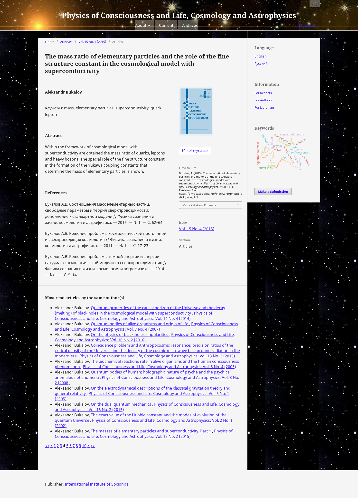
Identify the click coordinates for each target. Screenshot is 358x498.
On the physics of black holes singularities (130, 334)
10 (84, 445)
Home (49, 41)
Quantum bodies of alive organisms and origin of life (140, 323)
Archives (190, 25)
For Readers (263, 93)
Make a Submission (273, 191)
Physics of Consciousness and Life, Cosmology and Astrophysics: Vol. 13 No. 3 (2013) (157, 356)
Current (166, 25)
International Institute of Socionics (97, 484)
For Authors (263, 100)
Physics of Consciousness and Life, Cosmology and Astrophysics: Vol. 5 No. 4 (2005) (159, 366)
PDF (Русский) (197, 150)
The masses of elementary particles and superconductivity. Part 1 (151, 431)
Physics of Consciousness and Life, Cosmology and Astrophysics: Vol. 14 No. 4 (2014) (133, 315)
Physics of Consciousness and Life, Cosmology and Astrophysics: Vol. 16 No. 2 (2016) (145, 337)
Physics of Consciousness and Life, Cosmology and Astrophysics (179, 15)
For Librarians (264, 107)
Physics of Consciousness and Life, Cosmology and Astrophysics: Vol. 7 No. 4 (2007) (146, 326)
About (141, 25)
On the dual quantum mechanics (121, 404)
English (260, 56)
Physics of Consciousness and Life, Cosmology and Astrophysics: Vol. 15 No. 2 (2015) (144, 433)
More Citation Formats (199, 205)
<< (47, 445)
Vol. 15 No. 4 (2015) (92, 41)
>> (93, 445)
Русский (261, 63)
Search (309, 25)
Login (316, 3)
